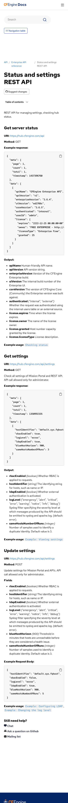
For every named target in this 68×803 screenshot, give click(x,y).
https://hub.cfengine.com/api (27, 136)
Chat (10, 726)
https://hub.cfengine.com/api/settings (32, 364)
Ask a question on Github (23, 731)
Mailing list (14, 736)
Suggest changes (17, 91)
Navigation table (16, 30)
